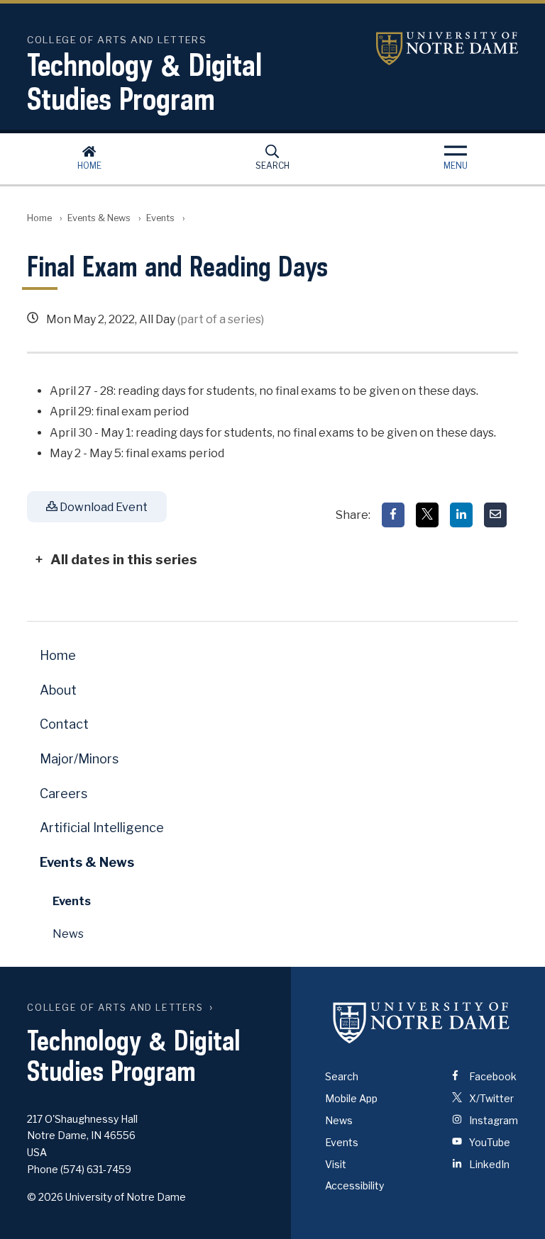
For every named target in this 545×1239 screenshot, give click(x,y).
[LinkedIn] (461, 515)
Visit (335, 1164)
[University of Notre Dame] (421, 1022)
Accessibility (354, 1185)
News (68, 934)
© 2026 (45, 1197)
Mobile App (351, 1098)
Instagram (492, 1120)
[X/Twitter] (427, 515)
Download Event (102, 507)
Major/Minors (79, 758)
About (58, 690)
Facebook (492, 1076)
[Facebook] (393, 515)
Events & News (99, 218)
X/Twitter (490, 1098)
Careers (63, 793)
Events (160, 218)
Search (272, 165)
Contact (64, 724)
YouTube (488, 1142)
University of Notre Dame (447, 48)
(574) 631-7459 (95, 1169)
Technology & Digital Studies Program (144, 81)
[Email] (495, 515)
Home (89, 165)
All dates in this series (123, 559)
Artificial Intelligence (102, 827)
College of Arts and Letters (115, 1007)
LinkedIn (488, 1164)
